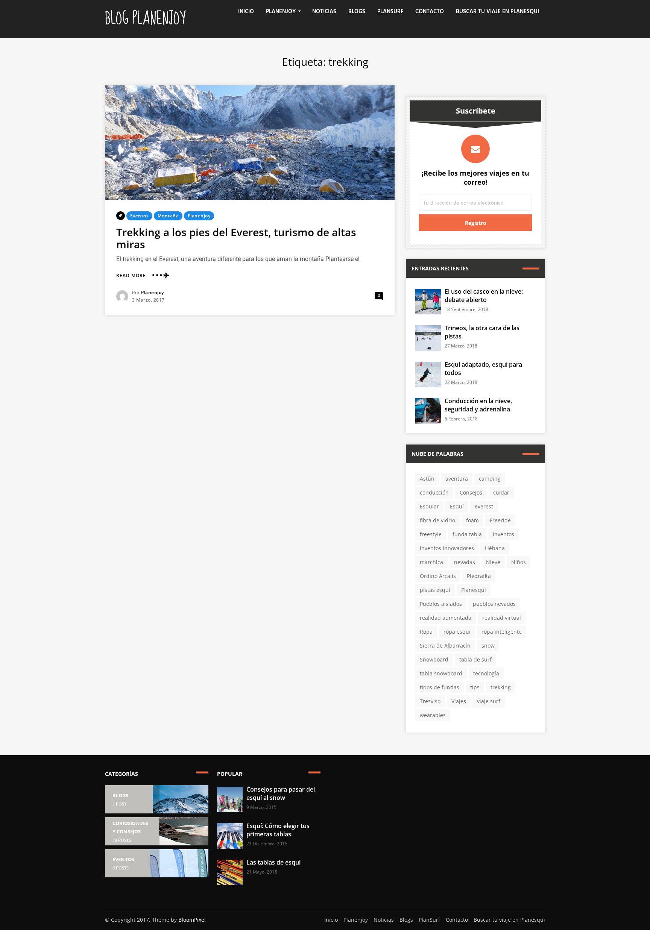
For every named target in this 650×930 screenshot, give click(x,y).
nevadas (464, 562)
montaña (168, 215)
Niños (518, 562)
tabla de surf (475, 659)
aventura (456, 478)
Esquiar (429, 506)
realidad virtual (501, 617)
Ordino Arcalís (438, 576)
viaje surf (488, 701)
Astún (427, 478)
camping (490, 478)
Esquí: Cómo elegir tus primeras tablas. (278, 830)
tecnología (486, 673)
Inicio (246, 11)
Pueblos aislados (441, 603)
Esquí (457, 506)
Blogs (356, 11)
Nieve (493, 562)
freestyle (431, 534)
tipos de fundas (439, 687)
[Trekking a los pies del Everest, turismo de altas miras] (250, 142)
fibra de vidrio (437, 520)
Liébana (495, 548)
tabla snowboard (441, 673)
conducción (434, 492)
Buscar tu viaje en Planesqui (497, 11)
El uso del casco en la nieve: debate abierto (484, 295)
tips (475, 687)
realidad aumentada (445, 617)
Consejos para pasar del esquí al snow (280, 793)
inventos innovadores (447, 548)
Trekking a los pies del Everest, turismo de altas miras (236, 238)
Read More (131, 275)
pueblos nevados (494, 603)
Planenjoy (281, 11)
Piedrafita (479, 576)
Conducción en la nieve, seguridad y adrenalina (478, 405)
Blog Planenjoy (145, 18)
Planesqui (473, 589)
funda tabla (467, 534)
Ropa (426, 631)
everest (484, 506)
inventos (503, 534)
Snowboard (434, 659)
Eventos (139, 215)
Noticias (324, 11)
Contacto (429, 11)
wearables (433, 715)
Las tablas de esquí (273, 862)
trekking (501, 687)
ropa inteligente (501, 631)
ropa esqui (457, 631)
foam (472, 520)
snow (488, 645)
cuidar (501, 492)
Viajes (458, 701)
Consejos (471, 492)
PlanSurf (390, 11)
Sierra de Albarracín (445, 645)
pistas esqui (435, 589)
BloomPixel (192, 919)
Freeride (500, 520)
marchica (431, 562)
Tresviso (430, 701)
